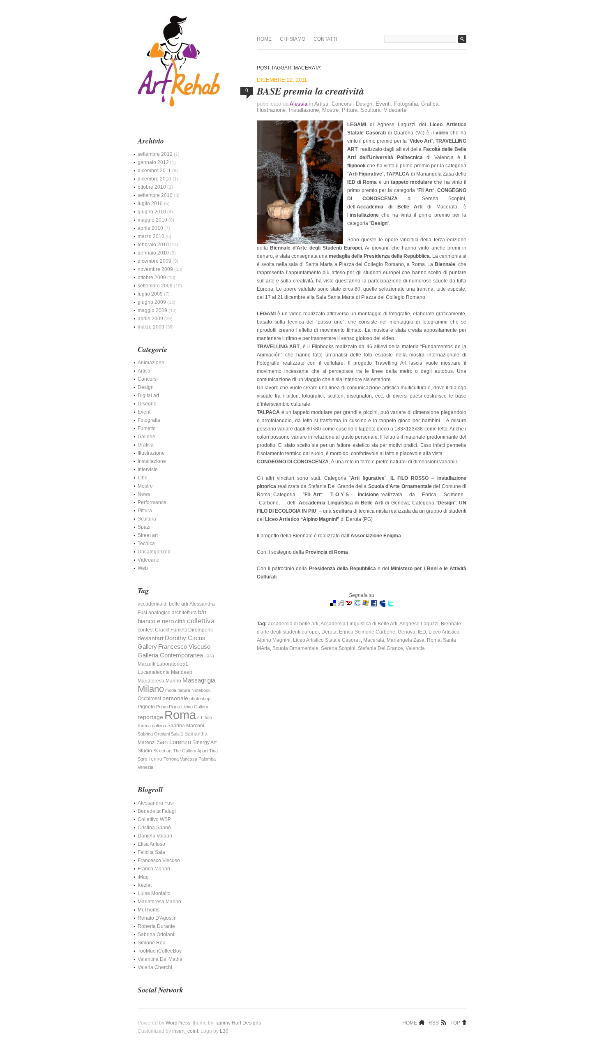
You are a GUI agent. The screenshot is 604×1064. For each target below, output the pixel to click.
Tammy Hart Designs (237, 1023)
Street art (148, 535)
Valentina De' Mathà (160, 959)
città (180, 621)
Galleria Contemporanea (170, 655)
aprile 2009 (150, 319)
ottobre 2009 (152, 277)
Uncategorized (154, 552)
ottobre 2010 (152, 187)
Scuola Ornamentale (295, 648)
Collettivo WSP (154, 819)
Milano (151, 689)
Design (364, 104)
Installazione (304, 110)
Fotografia (406, 104)
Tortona (171, 758)
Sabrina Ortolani (154, 733)
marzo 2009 (151, 327)
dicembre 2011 (154, 170)
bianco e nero (156, 621)
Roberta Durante (156, 926)
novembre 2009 (155, 269)
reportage (150, 717)
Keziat (145, 885)
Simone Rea (152, 943)
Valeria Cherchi (155, 967)
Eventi (383, 104)
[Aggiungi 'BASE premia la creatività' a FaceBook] (374, 605)
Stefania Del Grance (380, 648)
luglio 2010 (150, 203)
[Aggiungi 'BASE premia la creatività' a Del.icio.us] (333, 605)
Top (455, 1022)
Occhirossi (149, 698)
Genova (406, 632)
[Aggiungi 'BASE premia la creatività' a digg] (341, 605)
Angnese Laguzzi (418, 624)
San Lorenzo (174, 742)
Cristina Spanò (154, 827)
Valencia (415, 648)
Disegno (147, 404)
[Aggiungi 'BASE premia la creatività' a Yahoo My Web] (349, 605)
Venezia (145, 767)
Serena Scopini (338, 648)
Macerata (373, 640)
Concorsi (342, 104)
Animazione (151, 362)
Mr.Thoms (148, 910)
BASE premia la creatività (310, 91)
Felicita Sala (151, 852)
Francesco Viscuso (184, 646)
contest (146, 630)
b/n (202, 612)
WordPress (178, 1023)
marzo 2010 (151, 236)
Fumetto (147, 428)
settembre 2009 (155, 286)
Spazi (144, 527)
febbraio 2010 (153, 244)
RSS (434, 1022)
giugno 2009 (152, 302)
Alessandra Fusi (156, 803)
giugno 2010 (152, 212)
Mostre (330, 110)
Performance (152, 502)
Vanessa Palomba (198, 758)
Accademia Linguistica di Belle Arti (358, 624)
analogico (159, 612)
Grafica (429, 104)
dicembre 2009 (154, 261)
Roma (433, 640)
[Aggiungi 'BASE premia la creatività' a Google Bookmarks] (357, 605)
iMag (143, 877)
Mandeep (181, 672)
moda (170, 690)
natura (184, 690)
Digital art (148, 395)
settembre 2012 (155, 154)
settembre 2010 (155, 195)
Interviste (148, 469)
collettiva (200, 621)
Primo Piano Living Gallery (182, 706)
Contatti (325, 39)
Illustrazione (271, 110)
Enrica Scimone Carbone (367, 632)
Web (143, 568)
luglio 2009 (150, 294)
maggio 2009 (152, 310)
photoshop (199, 698)
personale (175, 698)
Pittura (349, 110)
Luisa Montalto (154, 893)
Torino (155, 759)
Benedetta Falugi (157, 811)
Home (264, 39)
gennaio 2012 (153, 162)
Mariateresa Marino (159, 681)
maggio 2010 (152, 220)
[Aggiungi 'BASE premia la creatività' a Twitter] (390, 605)
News (144, 494)
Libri (143, 478)
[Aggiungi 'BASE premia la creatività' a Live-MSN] (366, 605)
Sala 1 (177, 733)
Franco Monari (154, 869)
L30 (224, 1031)
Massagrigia (198, 680)
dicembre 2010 (154, 179)
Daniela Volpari (155, 836)
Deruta (329, 632)
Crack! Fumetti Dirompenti (184, 630)
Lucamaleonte (154, 672)
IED (422, 632)
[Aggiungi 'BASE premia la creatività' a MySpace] (382, 605)
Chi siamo (292, 39)
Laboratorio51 (172, 664)
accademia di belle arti (293, 624)
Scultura (370, 110)
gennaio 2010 (153, 253)
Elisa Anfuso (151, 844)
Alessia (298, 104)
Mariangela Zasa (405, 640)
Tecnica (146, 543)
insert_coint (185, 1031)
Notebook (201, 690)
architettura (184, 612)
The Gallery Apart (190, 750)
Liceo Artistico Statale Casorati (327, 640)
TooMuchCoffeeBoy (160, 951)
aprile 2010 (150, 228)
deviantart (151, 638)
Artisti (321, 104)
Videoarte (395, 110)
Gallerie (146, 436)
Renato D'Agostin (157, 918)
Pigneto (146, 707)
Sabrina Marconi (185, 726)
